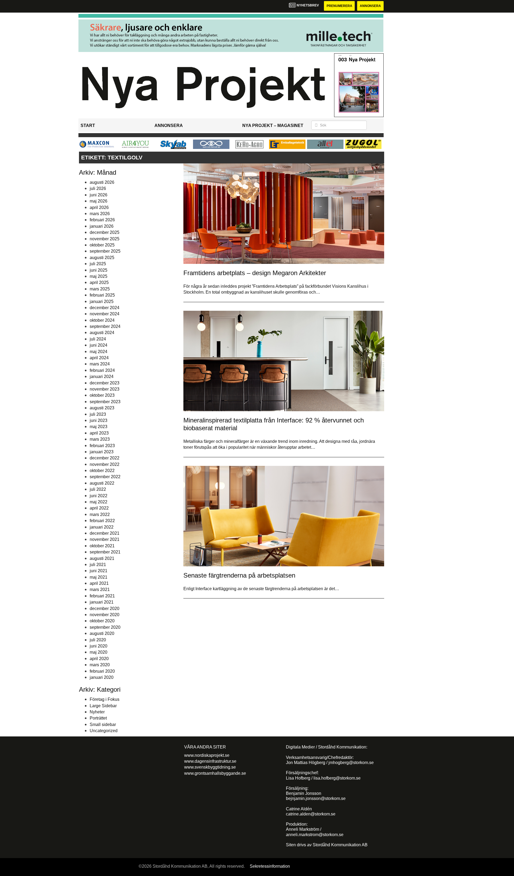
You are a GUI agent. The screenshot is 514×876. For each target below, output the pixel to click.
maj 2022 (98, 502)
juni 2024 (98, 345)
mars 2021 (100, 589)
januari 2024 (102, 376)
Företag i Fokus (104, 699)
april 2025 (99, 282)
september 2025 (105, 251)
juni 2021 (98, 570)
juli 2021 (98, 564)
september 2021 (105, 552)
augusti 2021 (102, 558)
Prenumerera (339, 6)
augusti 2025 (102, 257)
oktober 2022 (102, 470)
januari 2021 (102, 602)
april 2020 (99, 658)
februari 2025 (102, 295)
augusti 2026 (102, 182)
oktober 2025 (102, 245)
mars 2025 (100, 289)
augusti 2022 (102, 483)
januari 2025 (102, 301)
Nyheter (97, 712)
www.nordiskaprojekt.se (206, 755)
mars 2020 (100, 664)
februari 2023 (102, 445)
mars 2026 (100, 213)
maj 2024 (98, 351)
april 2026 (99, 207)
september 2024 (105, 326)
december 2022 (104, 458)
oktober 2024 (102, 320)
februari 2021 (102, 596)
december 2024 (104, 307)
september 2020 (105, 627)
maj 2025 (98, 276)
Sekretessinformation (270, 866)
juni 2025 (98, 270)
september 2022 (105, 476)
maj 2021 (98, 577)
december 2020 (104, 608)
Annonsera (370, 6)
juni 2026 (98, 195)
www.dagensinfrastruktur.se (210, 761)
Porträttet (98, 718)
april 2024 (99, 357)
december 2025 (104, 232)
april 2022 (99, 508)
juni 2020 (98, 646)
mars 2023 (100, 439)
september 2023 (105, 401)
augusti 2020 (102, 633)
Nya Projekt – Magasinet (272, 125)
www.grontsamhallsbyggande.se (215, 773)
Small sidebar (103, 724)
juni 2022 (98, 495)
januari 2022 (102, 527)
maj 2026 (98, 201)
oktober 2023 (102, 395)
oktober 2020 (102, 621)
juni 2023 (98, 420)
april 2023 (99, 433)
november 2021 (104, 539)
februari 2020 (102, 671)
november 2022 (104, 464)
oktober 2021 (102, 546)
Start (88, 125)
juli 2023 (98, 414)
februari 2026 (102, 220)
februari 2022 (102, 520)
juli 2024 (98, 339)
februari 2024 (102, 370)
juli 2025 (98, 263)
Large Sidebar (103, 705)
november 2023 (104, 389)
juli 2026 (98, 188)
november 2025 (104, 239)
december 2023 (104, 383)
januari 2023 (102, 452)
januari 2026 (102, 226)
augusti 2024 (102, 332)
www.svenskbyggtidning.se (210, 767)
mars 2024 (100, 364)
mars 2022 (100, 514)
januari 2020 (102, 677)
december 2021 (104, 533)
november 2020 (104, 614)
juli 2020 (98, 640)
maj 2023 (98, 426)
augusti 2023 (102, 408)
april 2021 (99, 583)
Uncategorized (104, 730)
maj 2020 (98, 652)
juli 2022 (98, 489)
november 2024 (104, 314)
